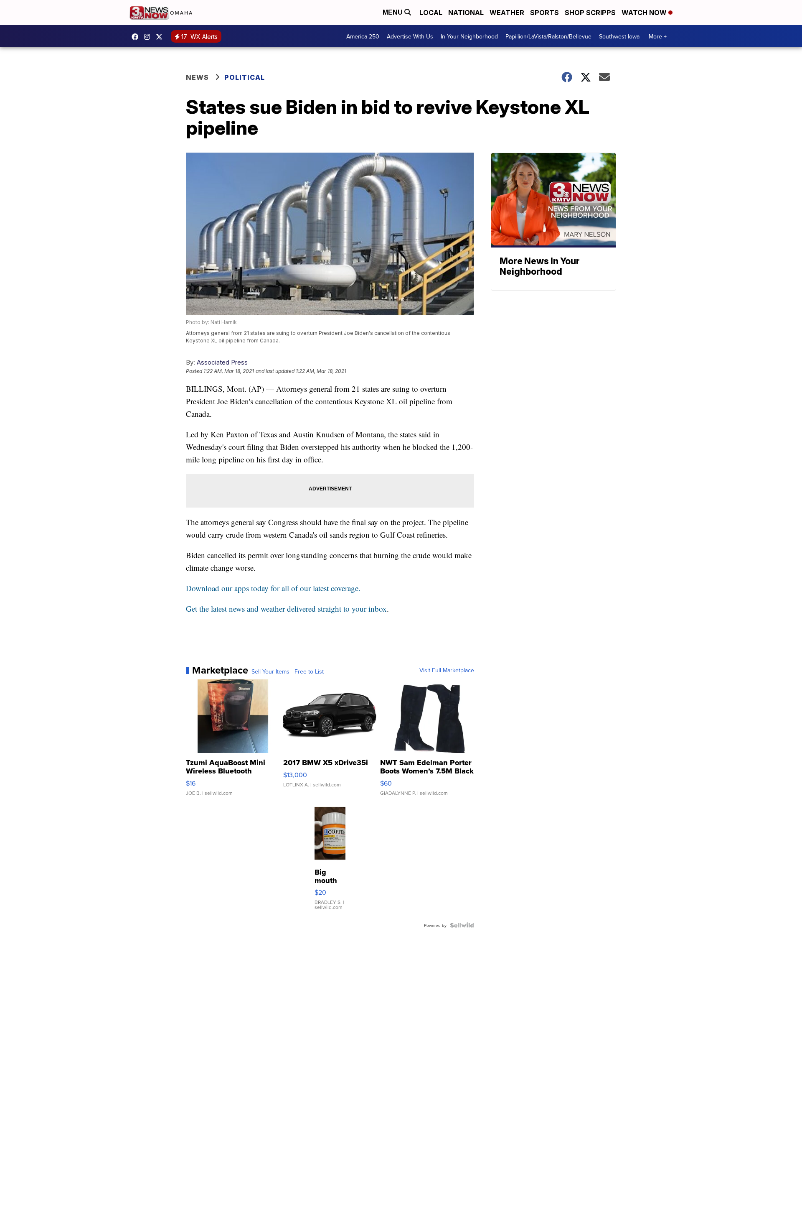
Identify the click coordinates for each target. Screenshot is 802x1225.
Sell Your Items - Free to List (287, 671)
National (466, 12)
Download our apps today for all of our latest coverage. (273, 588)
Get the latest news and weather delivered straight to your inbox (286, 608)
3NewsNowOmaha (161, 36)
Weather (507, 12)
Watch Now (645, 12)
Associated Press (222, 362)
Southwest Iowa (619, 36)
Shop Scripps (590, 12)
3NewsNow (137, 36)
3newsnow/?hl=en (149, 36)
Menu (393, 12)
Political (244, 77)
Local (430, 12)
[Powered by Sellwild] (462, 925)
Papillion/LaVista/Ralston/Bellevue (548, 36)
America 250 (362, 36)
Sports (544, 12)
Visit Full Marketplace (446, 670)
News (197, 77)
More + (658, 36)
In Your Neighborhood (469, 36)
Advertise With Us (410, 36)
